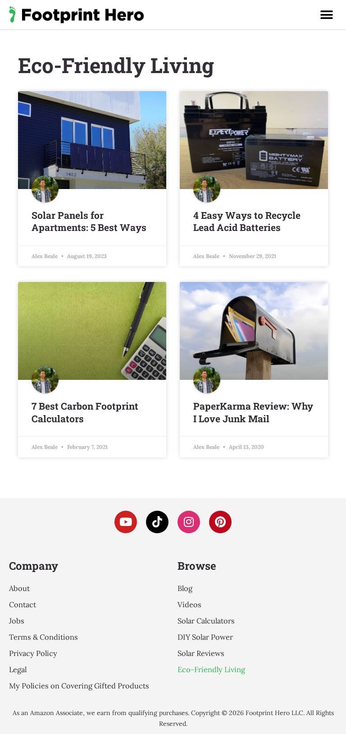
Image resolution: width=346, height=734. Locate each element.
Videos (189, 604)
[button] (326, 15)
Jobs (16, 620)
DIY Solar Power (205, 637)
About (19, 588)
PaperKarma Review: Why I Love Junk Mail (253, 412)
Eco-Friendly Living (211, 669)
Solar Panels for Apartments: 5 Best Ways (89, 221)
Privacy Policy (33, 653)
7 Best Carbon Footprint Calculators (85, 412)
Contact (22, 604)
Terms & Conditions (43, 637)
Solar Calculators (206, 620)
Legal (18, 669)
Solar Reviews (201, 653)
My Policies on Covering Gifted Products (79, 685)
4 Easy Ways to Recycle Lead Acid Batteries (246, 221)
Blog (185, 588)
